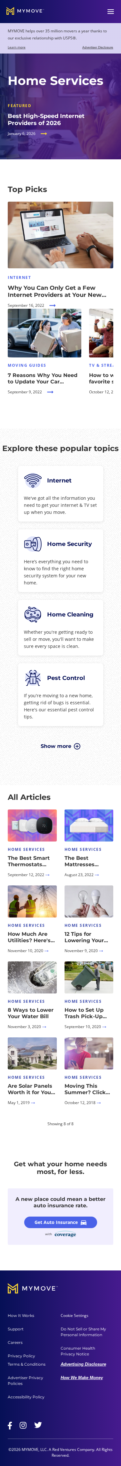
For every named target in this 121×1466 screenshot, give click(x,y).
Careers (15, 1342)
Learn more (16, 47)
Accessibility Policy (26, 1397)
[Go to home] (25, 11)
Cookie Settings (74, 1315)
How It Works (21, 1315)
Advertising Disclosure (83, 1364)
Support (16, 1329)
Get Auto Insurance (56, 1222)
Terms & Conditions (26, 1364)
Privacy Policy (21, 1355)
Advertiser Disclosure (97, 47)
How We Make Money (82, 1377)
